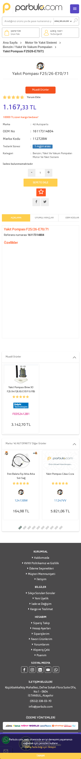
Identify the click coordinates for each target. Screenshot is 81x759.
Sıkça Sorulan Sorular (41, 593)
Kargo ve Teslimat (41, 609)
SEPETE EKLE (40, 182)
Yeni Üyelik (41, 598)
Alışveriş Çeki (41, 650)
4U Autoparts (40, 124)
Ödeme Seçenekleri (41, 568)
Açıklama (16, 218)
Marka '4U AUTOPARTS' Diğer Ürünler (26, 443)
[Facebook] (24, 669)
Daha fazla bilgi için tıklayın (40, 747)
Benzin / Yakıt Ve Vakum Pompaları (27, 47)
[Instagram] (32, 669)
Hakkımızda (41, 558)
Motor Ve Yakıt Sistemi (41, 42)
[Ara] (75, 21)
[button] (20, 527)
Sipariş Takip (41, 623)
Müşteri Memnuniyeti (41, 574)
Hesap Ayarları (41, 628)
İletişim (41, 579)
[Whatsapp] (56, 669)
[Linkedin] (40, 669)
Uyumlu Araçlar (44, 218)
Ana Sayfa (10, 42)
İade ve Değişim (41, 604)
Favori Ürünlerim (41, 639)
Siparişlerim (41, 634)
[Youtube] (48, 669)
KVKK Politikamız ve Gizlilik (41, 563)
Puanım (41, 655)
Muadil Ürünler (40, 89)
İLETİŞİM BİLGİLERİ (40, 682)
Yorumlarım (41, 644)
